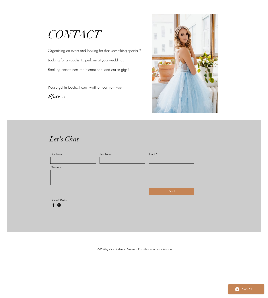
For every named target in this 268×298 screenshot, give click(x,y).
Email (152, 154)
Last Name (106, 154)
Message (56, 166)
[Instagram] (59, 205)
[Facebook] (53, 205)
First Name (57, 154)
